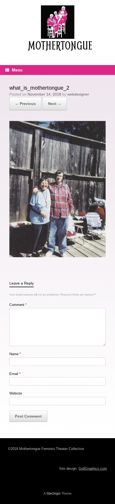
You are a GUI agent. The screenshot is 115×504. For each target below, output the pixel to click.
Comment (18, 305)
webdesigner (78, 94)
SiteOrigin (53, 493)
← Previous (25, 103)
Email (15, 374)
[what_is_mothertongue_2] (57, 255)
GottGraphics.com (93, 469)
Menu (17, 70)
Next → (54, 103)
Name (15, 354)
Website (15, 393)
